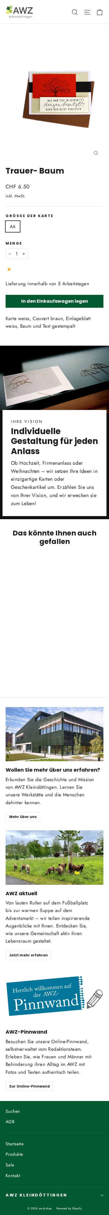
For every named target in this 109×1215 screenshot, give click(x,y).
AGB (10, 1121)
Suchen (13, 1111)
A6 (13, 226)
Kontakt (13, 1175)
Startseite (14, 1144)
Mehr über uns (23, 816)
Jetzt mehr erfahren (28, 955)
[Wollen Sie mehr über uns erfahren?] (54, 734)
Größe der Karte (30, 216)
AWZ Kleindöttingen (36, 1195)
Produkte (14, 1154)
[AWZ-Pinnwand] (54, 996)
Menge (14, 243)
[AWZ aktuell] (54, 857)
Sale (10, 1165)
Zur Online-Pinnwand (29, 1086)
